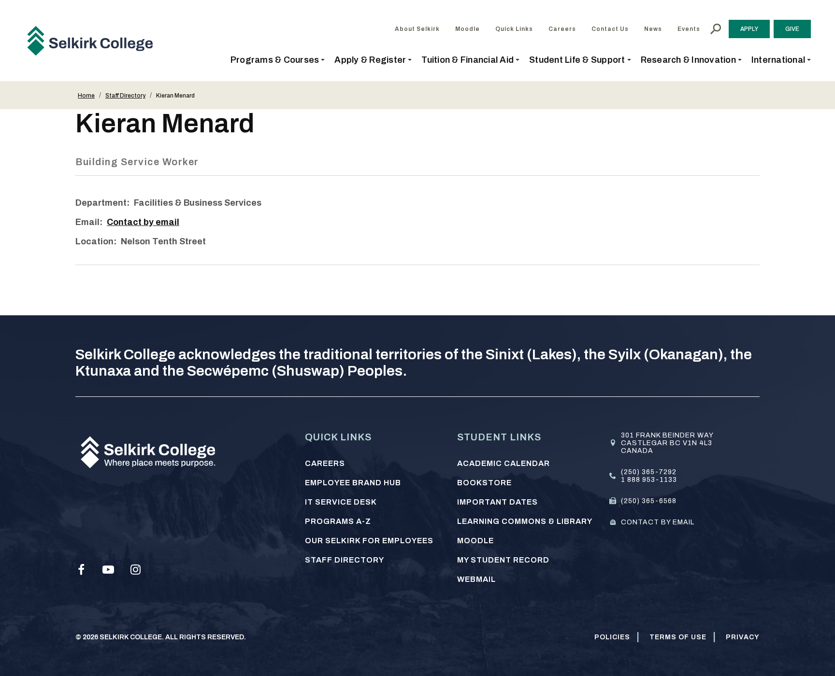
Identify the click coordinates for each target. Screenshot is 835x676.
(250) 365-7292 (649, 472)
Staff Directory (125, 95)
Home (86, 95)
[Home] (93, 40)
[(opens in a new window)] (81, 570)
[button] (277, 60)
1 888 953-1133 (649, 479)
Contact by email (143, 222)
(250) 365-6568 (649, 501)
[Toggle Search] (715, 29)
